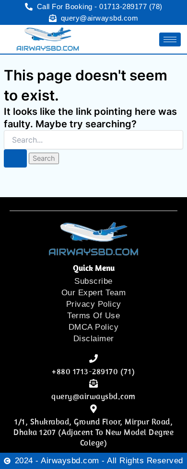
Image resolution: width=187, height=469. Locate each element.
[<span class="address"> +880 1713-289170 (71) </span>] (93, 358)
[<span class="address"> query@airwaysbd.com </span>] (93, 383)
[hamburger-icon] (170, 39)
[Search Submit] (15, 158)
